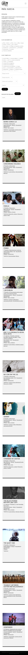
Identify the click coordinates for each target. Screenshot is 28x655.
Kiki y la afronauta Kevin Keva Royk (14, 333)
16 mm (14, 507)
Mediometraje (7, 126)
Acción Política (6, 58)
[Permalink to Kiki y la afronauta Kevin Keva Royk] (14, 324)
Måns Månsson (7, 462)
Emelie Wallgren (7, 546)
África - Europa (11, 297)
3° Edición (6, 208)
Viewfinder (8, 627)
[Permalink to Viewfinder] (14, 619)
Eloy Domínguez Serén (9, 378)
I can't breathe (19, 504)
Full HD (14, 632)
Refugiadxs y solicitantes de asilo (11, 300)
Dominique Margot (8, 590)
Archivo (4, 60)
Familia (6, 206)
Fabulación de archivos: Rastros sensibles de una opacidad (13, 630)
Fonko (6, 248)
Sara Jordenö (6, 340)
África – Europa (21, 43)
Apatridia (21, 58)
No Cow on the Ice (11, 374)
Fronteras (11, 299)
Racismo (22, 511)
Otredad (9, 468)
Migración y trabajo (8, 383)
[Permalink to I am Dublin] (14, 282)
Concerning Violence (12, 164)
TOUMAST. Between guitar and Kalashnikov (13, 586)
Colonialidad (10, 61)
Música (17, 256)
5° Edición (6, 418)
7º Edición (6, 250)
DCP (11, 340)
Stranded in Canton (12, 459)
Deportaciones (18, 67)
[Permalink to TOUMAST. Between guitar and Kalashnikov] (14, 577)
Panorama (12, 123)
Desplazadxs (5, 69)
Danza (4, 67)
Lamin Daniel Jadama (8, 251)
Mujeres (14, 131)
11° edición (6, 336)
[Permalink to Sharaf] (14, 408)
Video (14, 167)
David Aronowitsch (8, 295)
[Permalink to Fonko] (14, 240)
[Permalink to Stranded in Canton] (14, 450)
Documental (18, 125)
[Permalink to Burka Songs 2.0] (14, 113)
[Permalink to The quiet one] (14, 535)
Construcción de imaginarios (8, 63)
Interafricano (5, 47)
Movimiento (18, 596)
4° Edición (6, 545)
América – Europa (6, 44)
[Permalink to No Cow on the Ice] (14, 366)
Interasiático (20, 47)
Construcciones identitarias (8, 64)
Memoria (11, 638)
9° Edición (6, 123)
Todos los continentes (7, 50)
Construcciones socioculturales (9, 66)
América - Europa (11, 212)
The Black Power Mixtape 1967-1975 (10, 501)
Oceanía (12, 49)
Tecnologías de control (18, 301)
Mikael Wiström (7, 209)
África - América (11, 342)
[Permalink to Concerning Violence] (14, 156)
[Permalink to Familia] (14, 198)
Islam (10, 131)
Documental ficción (19, 462)
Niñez (8, 215)
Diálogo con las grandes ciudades (16, 46)
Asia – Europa (5, 46)
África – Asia (13, 43)
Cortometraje (7, 421)
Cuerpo (18, 66)
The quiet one (9, 543)
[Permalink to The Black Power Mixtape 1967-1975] (14, 493)
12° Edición (6, 629)
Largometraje (7, 168)
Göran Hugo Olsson (8, 167)
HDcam (13, 125)
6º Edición (6, 166)
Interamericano (13, 47)
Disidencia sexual (18, 69)
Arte (9, 60)
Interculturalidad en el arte (9, 596)
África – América (6, 43)
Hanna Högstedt (7, 125)
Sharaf (6, 417)
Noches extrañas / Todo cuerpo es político (12, 338)
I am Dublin (8, 290)
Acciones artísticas (14, 58)
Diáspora (12, 69)
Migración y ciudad (13, 466)
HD (14, 251)
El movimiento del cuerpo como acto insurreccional (13, 293)
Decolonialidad (11, 67)
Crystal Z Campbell (8, 632)
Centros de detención (16, 60)
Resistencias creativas (15, 250)
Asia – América (15, 44)
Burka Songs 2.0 (10, 122)
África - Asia (10, 464)
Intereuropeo (5, 49)
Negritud (5, 173)
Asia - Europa (11, 127)
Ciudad (4, 61)
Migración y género (13, 214)
